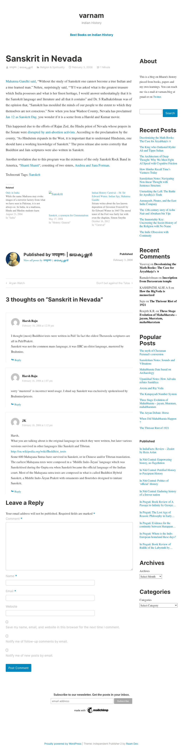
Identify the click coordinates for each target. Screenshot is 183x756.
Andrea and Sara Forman (92, 165)
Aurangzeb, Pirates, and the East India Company (158, 202)
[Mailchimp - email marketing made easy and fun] (91, 713)
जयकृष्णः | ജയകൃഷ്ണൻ (21, 67)
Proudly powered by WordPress (62, 743)
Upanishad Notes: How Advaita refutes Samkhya (158, 380)
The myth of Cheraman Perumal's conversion (153, 352)
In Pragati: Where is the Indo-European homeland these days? (158, 535)
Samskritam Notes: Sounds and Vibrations (157, 361)
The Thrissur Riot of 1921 (158, 303)
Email (11, 591)
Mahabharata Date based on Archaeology (155, 371)
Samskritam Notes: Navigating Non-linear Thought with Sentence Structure (157, 181)
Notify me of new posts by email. (29, 655)
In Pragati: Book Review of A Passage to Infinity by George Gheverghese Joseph (157, 503)
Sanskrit (34, 174)
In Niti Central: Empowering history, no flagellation (156, 461)
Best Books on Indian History (91, 35)
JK (24, 420)
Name (11, 576)
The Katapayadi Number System (158, 394)
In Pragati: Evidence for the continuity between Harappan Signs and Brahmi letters (156, 524)
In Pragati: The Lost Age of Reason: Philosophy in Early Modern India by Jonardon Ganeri (156, 513)
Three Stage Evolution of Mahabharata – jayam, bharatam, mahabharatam (158, 316)
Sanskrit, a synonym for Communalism (68, 215)
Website (11, 606)
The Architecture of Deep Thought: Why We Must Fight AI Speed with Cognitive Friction (158, 159)
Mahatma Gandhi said (21, 81)
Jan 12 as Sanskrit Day (21, 117)
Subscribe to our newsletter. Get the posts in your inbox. (92, 694)
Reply (18, 360)
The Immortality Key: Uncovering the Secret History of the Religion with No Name (158, 222)
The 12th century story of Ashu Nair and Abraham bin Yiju (157, 211)
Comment (14, 519)
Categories (146, 600)
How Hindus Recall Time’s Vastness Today (155, 170)
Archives (145, 571)
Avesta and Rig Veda (151, 388)
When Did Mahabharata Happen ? (158, 420)
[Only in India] (27, 205)
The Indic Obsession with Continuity (154, 233)
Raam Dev (132, 743)
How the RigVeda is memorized (152, 293)
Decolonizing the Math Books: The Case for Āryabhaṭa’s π (157, 139)
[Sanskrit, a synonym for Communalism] (68, 202)
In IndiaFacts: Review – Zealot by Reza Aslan (157, 450)
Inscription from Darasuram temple (158, 279)
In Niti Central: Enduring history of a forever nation (158, 492)
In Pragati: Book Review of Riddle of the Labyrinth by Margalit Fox (155, 545)
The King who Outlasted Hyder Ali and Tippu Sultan (157, 148)
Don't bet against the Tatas (113, 283)
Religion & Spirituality (52, 67)
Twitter (157, 96)
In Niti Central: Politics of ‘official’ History (154, 482)
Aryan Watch (16, 283)
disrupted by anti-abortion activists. (52, 132)
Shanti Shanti (29, 165)
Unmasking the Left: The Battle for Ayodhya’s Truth (157, 192)
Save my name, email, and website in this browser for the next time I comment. (63, 627)
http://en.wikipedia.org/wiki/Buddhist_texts (38, 451)
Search (170, 113)
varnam (91, 15)
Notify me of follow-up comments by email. (37, 641)
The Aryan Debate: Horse (154, 412)
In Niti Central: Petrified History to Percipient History (158, 471)
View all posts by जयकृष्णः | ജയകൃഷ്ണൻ (46, 260)
